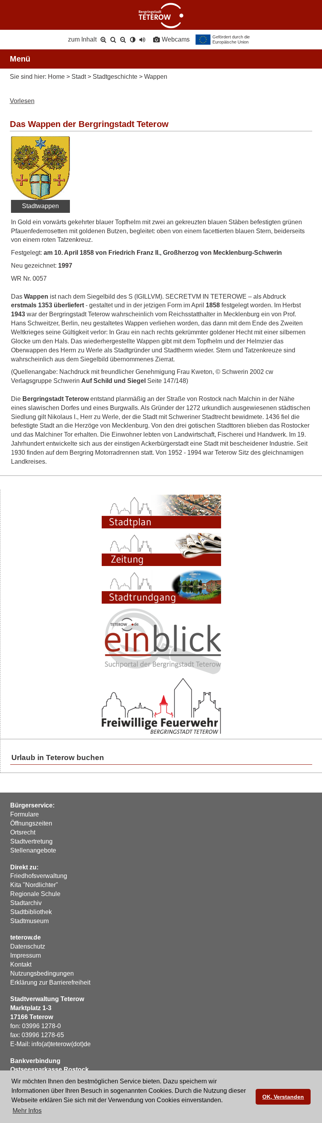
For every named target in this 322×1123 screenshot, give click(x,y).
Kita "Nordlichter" (34, 885)
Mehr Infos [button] (27, 1110)
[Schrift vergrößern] (103, 39)
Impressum (25, 955)
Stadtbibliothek (31, 912)
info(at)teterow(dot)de (61, 1044)
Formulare (24, 814)
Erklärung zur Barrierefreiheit (50, 982)
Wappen (155, 76)
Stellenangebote (33, 850)
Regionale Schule (35, 894)
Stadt (78, 76)
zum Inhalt (82, 39)
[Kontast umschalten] (132, 39)
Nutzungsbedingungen (42, 973)
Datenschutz (27, 946)
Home (56, 76)
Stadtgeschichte (115, 76)
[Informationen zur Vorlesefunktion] (142, 39)
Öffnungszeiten (31, 823)
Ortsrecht (22, 832)
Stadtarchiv (26, 903)
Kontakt (20, 964)
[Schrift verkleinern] (123, 39)
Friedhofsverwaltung (38, 876)
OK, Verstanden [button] (283, 1097)
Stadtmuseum (29, 921)
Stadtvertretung (31, 841)
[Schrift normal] (113, 39)
